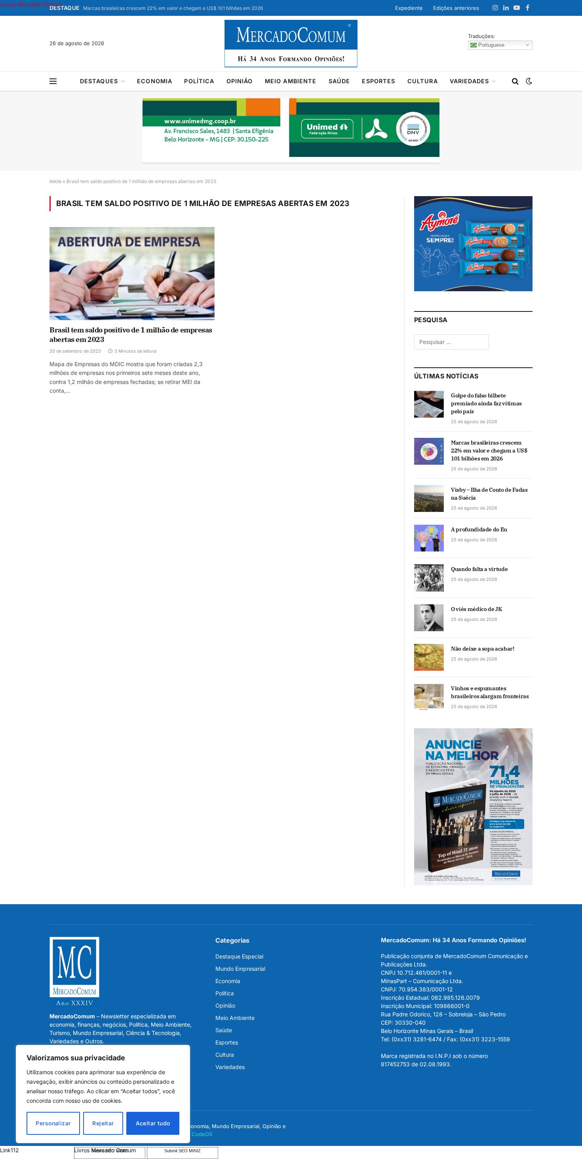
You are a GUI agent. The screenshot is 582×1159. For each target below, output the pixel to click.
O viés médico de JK (476, 609)
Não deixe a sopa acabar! (482, 648)
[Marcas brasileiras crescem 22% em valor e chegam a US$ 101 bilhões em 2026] (429, 451)
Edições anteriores (456, 8)
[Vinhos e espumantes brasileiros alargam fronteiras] (429, 697)
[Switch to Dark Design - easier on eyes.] (528, 81)
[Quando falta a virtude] (429, 577)
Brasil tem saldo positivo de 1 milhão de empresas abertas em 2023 (130, 334)
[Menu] (53, 81)
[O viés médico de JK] (429, 617)
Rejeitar (103, 1123)
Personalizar (53, 1123)
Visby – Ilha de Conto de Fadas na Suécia (489, 493)
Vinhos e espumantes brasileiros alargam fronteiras (490, 692)
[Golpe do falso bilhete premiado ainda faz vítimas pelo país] (429, 404)
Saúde (339, 81)
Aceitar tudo (153, 1123)
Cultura (422, 81)
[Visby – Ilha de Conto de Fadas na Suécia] (429, 498)
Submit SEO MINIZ (182, 1150)
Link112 (9, 1150)
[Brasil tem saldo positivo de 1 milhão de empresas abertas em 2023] (132, 273)
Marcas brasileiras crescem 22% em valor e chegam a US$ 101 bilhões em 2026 (173, 8)
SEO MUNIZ (36, 1150)
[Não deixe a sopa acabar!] (429, 657)
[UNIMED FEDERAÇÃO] (291, 131)
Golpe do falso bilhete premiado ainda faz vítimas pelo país (486, 403)
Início (55, 181)
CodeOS (202, 1134)
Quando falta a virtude (479, 569)
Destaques (99, 81)
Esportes (378, 81)
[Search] (515, 81)
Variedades (469, 81)
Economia (154, 81)
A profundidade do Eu (479, 529)
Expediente (409, 8)
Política (199, 81)
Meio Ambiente (291, 81)
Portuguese (490, 45)
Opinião (239, 81)
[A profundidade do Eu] (429, 538)
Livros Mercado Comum (31, 4)
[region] (103, 1094)
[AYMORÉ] (473, 289)
